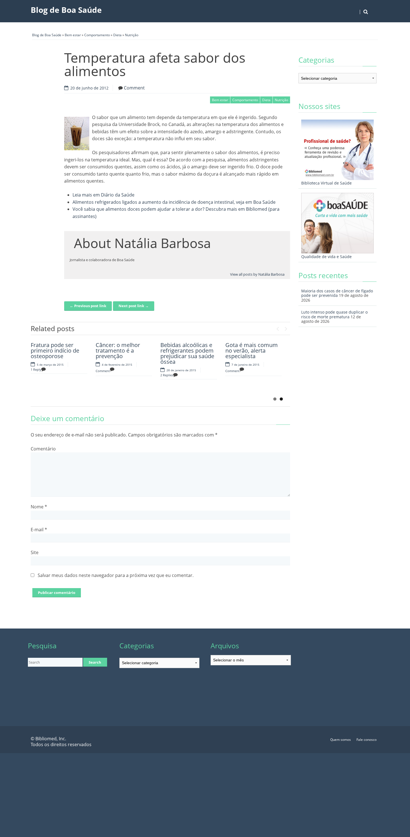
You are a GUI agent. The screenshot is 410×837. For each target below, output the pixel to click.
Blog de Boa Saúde (66, 9)
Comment (134, 88)
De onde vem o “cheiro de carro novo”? (51, 386)
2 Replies (166, 375)
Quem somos (340, 739)
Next (286, 327)
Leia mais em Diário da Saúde (103, 195)
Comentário (43, 449)
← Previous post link (88, 305)
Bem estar (73, 35)
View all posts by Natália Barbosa (257, 274)
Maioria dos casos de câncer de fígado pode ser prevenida (337, 293)
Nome (39, 507)
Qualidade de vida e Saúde (326, 256)
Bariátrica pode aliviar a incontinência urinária (188, 386)
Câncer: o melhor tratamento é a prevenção (118, 350)
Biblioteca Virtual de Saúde (326, 183)
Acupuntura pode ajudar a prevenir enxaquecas (247, 386)
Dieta (117, 35)
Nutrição (131, 35)
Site (34, 552)
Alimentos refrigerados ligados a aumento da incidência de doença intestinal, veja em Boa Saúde (174, 202)
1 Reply (36, 369)
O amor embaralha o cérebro (122, 383)
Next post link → (134, 305)
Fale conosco (366, 739)
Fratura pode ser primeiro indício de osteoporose (55, 350)
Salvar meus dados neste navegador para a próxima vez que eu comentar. (116, 575)
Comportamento (97, 35)
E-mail (39, 530)
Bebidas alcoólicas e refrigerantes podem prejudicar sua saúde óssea (187, 353)
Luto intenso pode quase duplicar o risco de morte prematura (334, 314)
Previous (277, 327)
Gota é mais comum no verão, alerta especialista (251, 350)
